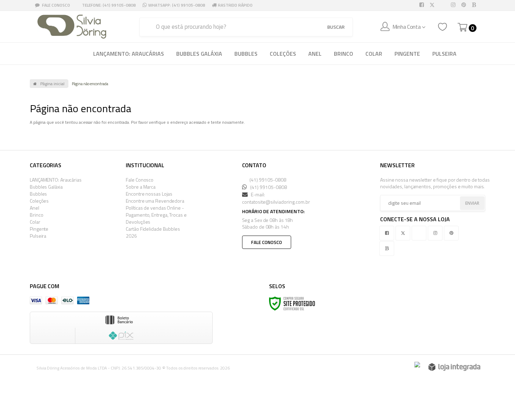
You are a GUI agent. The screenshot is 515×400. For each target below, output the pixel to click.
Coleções (39, 200)
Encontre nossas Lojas (149, 193)
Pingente (39, 228)
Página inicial (52, 83)
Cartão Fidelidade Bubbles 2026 (153, 232)
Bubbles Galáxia (46, 186)
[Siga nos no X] (433, 5)
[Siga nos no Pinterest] (465, 5)
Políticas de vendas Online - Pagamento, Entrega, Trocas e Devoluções (156, 214)
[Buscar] (336, 27)
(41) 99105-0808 (267, 179)
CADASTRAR (464, 203)
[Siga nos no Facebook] (423, 5)
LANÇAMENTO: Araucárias (56, 179)
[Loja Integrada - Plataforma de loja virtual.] (454, 367)
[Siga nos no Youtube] (444, 5)
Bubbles (38, 193)
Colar (35, 221)
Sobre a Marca (141, 186)
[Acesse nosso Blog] (475, 5)
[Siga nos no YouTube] (420, 233)
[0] (462, 27)
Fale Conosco (55, 5)
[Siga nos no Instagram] (454, 5)
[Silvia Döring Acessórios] (72, 26)
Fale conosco (266, 242)
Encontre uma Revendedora (155, 200)
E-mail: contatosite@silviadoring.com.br (276, 198)
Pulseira (38, 235)
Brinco (36, 214)
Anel (34, 207)
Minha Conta (406, 26)
